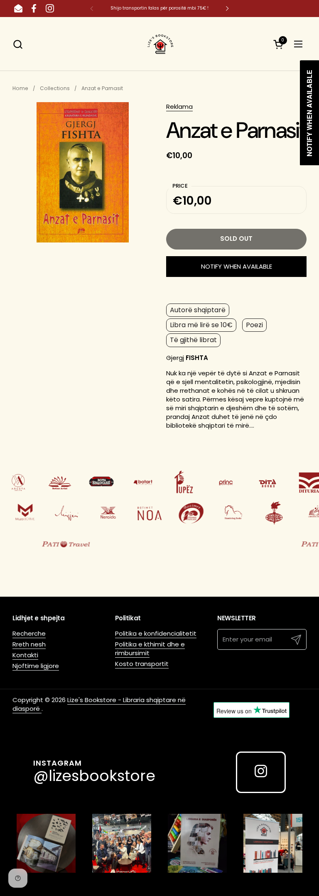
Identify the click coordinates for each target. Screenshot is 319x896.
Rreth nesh (29, 644)
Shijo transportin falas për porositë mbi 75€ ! (159, 8)
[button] (17, 44)
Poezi (254, 325)
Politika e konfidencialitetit (155, 633)
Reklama (179, 106)
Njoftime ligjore (35, 665)
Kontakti (25, 655)
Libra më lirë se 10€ (201, 325)
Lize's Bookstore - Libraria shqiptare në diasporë (99, 704)
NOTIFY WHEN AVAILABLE (236, 266)
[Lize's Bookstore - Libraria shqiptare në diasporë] (159, 44)
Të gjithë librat (193, 340)
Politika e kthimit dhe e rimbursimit (150, 648)
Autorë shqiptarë (198, 310)
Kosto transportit (142, 663)
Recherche (29, 633)
